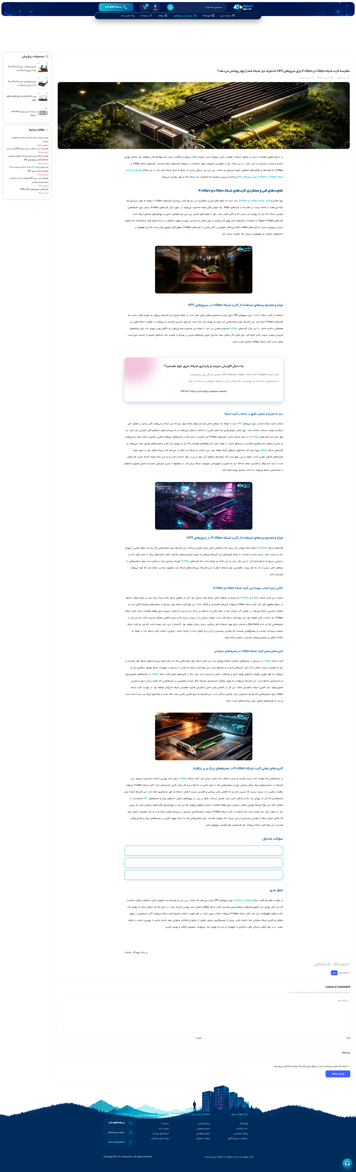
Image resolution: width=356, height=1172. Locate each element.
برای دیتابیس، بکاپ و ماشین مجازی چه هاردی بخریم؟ (30, 139)
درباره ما (165, 1123)
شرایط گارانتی (204, 1123)
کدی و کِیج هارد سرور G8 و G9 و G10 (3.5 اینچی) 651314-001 (22, 68)
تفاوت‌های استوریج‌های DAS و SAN (34, 189)
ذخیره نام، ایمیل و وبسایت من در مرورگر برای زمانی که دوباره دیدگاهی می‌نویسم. (311, 1066)
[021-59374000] (119, 1123)
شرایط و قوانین (203, 1133)
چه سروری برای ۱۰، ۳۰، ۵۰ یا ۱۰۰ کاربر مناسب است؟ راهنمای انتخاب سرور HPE (29, 169)
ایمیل (198, 1038)
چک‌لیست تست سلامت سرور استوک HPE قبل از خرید (27, 148)
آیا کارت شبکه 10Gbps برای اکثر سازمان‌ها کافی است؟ (204, 850)
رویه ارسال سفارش (160, 1138)
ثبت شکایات (242, 1128)
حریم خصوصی (203, 1128)
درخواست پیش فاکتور (238, 1138)
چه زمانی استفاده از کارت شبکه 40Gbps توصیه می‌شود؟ (204, 863)
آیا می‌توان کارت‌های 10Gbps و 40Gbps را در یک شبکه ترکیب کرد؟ (204, 875)
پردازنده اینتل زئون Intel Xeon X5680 (23, 113)
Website (346, 1053)
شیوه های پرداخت (160, 1133)
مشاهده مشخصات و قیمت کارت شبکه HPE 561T (204, 391)
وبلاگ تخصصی (241, 1133)
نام (348, 1038)
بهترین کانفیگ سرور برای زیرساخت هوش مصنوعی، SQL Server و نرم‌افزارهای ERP (28, 158)
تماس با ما (164, 1128)
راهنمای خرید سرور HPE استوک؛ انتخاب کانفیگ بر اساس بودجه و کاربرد (29, 180)
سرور (334, 972)
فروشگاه (244, 1123)
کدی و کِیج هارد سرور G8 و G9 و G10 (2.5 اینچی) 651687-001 (22, 83)
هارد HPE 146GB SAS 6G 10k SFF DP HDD (21, 98)
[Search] (170, 7)
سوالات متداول (203, 1138)
